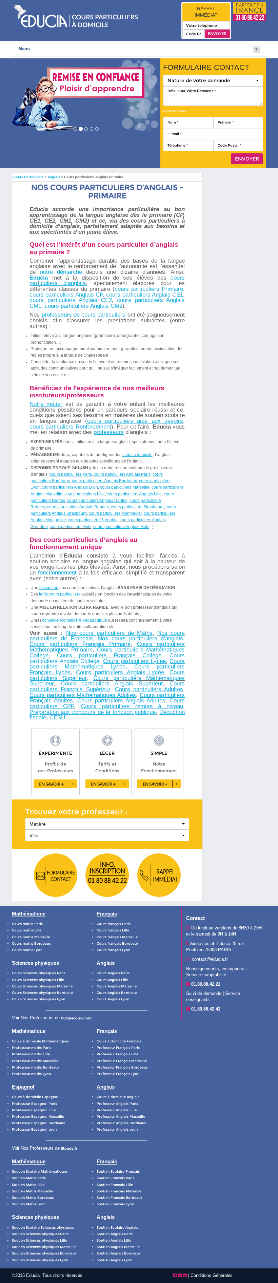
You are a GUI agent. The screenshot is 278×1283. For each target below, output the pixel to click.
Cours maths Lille (26, 930)
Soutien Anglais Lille (114, 1240)
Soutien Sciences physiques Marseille (44, 1247)
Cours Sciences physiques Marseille (42, 986)
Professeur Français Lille (117, 1054)
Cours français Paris (114, 924)
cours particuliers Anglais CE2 (70, 300)
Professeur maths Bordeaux (35, 1067)
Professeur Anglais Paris (117, 1103)
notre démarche (61, 272)
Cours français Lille (113, 930)
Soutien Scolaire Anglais (117, 1227)
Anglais (54, 177)
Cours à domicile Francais (119, 1041)
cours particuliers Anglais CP (66, 294)
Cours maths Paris (27, 924)
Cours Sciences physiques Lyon (38, 999)
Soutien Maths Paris (29, 1178)
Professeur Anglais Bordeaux (121, 1123)
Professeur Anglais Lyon (117, 1129)
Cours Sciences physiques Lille (38, 980)
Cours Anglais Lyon (113, 999)
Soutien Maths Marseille (32, 1191)
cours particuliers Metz (70, 527)
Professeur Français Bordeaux (122, 1067)
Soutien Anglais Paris (115, 1234)
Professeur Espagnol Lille (34, 1110)
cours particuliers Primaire (149, 289)
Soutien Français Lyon (115, 1204)
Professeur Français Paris (118, 1047)
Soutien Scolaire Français (118, 1171)
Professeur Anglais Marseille (121, 1116)
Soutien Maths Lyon (28, 1204)
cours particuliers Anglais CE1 (144, 294)
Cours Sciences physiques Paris (38, 973)
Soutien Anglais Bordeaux (119, 1253)
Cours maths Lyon (27, 950)
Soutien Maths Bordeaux (33, 1197)
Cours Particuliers (28, 177)
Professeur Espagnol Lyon (34, 1129)
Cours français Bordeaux (118, 943)
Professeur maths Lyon (31, 1074)
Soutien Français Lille (115, 1185)
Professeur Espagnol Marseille (38, 1116)
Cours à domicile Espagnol (35, 1097)
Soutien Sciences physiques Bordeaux (44, 1253)
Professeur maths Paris (31, 1047)
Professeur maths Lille (31, 1054)
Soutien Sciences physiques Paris (40, 1234)
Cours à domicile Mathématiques (40, 1041)
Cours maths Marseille (31, 937)
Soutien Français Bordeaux (119, 1197)
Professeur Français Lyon (118, 1074)
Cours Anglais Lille (112, 980)
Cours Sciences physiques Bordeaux (43, 992)
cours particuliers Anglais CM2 (83, 306)
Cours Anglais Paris (113, 973)
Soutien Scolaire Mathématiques (39, 1171)
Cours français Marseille (117, 937)
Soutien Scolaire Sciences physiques (43, 1227)
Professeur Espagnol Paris (34, 1103)
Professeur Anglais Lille (117, 1110)
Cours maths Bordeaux (31, 943)
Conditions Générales (212, 1275)
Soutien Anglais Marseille (118, 1247)
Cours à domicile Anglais (118, 1097)
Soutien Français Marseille (119, 1191)
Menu (24, 48)
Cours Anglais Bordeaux (117, 992)
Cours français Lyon (113, 950)
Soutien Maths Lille (28, 1185)
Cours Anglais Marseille (117, 986)
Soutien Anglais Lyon (114, 1260)
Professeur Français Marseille (122, 1061)
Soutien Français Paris (115, 1178)
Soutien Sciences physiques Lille (39, 1240)
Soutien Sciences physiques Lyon (40, 1260)
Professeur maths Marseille (35, 1061)
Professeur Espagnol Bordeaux (38, 1123)
